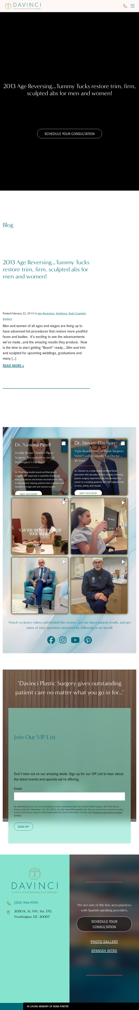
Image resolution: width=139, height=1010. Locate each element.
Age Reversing (45, 313)
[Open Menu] (132, 6)
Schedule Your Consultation (70, 133)
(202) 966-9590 (26, 902)
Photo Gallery (104, 941)
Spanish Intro (104, 950)
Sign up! (23, 826)
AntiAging (61, 313)
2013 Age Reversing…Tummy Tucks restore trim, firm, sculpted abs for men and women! (46, 269)
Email (18, 788)
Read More (12, 365)
